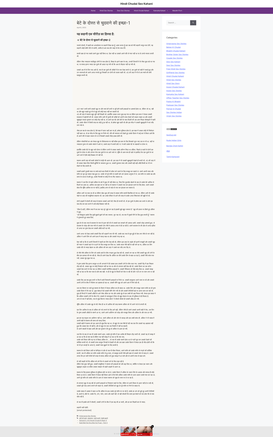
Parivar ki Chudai (173, 109)
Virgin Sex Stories (174, 116)
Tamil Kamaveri (172, 157)
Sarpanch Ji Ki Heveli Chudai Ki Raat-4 (93, 420)
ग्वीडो (168, 151)
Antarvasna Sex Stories (87, 416)
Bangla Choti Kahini (174, 146)
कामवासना (90, 418)
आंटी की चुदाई (83, 418)
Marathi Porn (177, 11)
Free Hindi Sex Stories (175, 69)
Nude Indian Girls (173, 140)
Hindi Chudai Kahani (141, 11)
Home (93, 11)
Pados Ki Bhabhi (173, 101)
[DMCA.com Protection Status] (171, 129)
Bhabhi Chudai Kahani (175, 51)
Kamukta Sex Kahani (175, 94)
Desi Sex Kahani (173, 62)
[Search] (193, 22)
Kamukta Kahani (159, 11)
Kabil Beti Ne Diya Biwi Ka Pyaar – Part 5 (93, 423)
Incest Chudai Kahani (175, 87)
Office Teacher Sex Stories (177, 98)
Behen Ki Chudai (173, 47)
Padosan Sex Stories (175, 105)
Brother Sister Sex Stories (177, 54)
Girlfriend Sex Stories (175, 73)
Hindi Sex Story (173, 83)
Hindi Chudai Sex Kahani (136, 3)
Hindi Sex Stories (106, 11)
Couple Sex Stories (174, 58)
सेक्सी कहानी (104, 418)
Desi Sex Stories (123, 11)
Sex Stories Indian (174, 112)
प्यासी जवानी (97, 418)
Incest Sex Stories (174, 91)
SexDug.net (171, 135)
